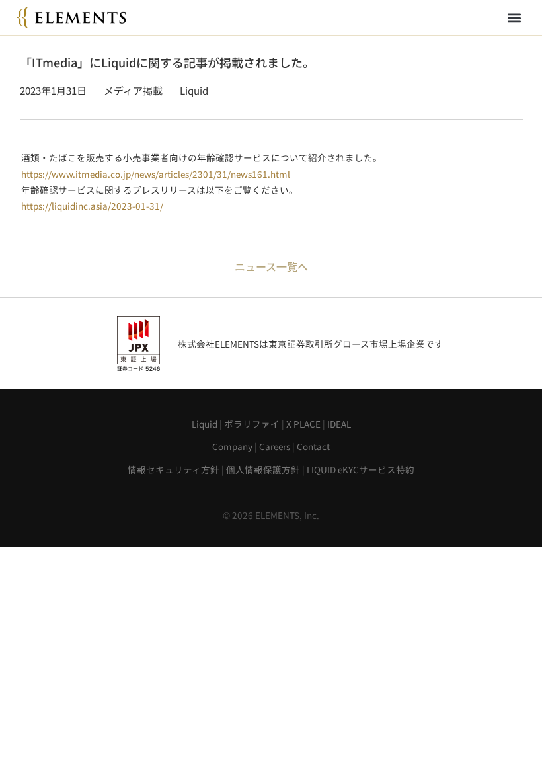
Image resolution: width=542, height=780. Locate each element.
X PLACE (303, 423)
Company (232, 446)
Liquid (204, 423)
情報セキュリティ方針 (173, 469)
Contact (313, 446)
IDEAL (339, 423)
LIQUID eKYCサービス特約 (360, 469)
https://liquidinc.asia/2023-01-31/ (92, 205)
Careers (274, 446)
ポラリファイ (252, 423)
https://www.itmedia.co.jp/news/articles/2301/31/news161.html (155, 173)
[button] (514, 17)
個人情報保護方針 (263, 469)
